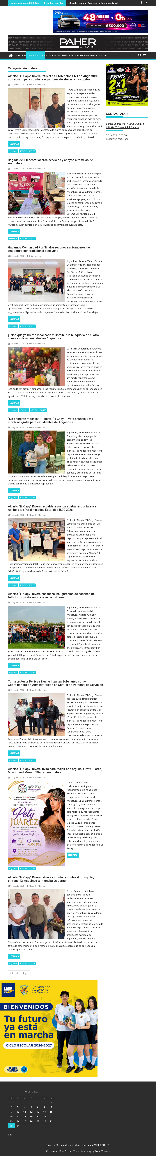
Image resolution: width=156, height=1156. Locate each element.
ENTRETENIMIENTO (88, 55)
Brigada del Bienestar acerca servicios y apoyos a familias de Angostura (50, 161)
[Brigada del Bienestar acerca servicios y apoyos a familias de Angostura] (36, 173)
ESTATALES (51, 55)
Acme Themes (102, 1150)
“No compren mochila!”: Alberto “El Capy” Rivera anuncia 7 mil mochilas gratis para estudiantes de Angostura (50, 420)
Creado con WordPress (58, 1150)
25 (24, 1121)
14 (44, 1111)
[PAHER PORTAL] (11, 55)
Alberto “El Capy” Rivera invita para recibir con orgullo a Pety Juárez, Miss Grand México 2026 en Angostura (55, 770)
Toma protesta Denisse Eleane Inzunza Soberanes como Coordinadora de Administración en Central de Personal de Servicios (55, 683)
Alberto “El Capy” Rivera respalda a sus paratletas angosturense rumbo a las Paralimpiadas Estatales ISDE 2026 (52, 508)
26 (31, 1121)
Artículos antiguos (20, 973)
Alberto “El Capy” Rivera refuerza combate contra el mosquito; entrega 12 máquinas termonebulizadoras (51, 879)
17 (18, 1116)
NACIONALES (64, 55)
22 (51, 1116)
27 (38, 1121)
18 (24, 1116)
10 (18, 1111)
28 (44, 1121)
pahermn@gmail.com (117, 138)
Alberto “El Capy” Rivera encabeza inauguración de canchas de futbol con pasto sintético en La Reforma (51, 595)
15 (51, 1111)
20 (38, 1116)
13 (38, 1111)
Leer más (14, 144)
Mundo (75, 55)
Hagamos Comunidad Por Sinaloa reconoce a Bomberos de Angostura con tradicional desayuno (49, 249)
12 (31, 1111)
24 (18, 1121)
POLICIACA (20, 55)
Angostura (13, 151)
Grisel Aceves (35, 256)
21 (44, 1116)
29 (51, 1121)
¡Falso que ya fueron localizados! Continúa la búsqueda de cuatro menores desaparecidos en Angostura (53, 336)
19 (31, 1116)
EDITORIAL (103, 55)
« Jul (10, 1134)
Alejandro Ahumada (37, 84)
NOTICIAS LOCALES (35, 55)
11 (24, 1111)
